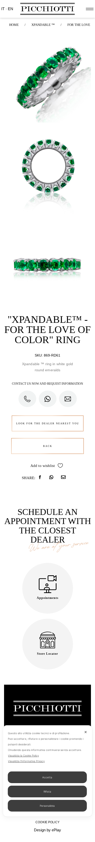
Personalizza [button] (47, 805)
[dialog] (47, 771)
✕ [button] (85, 732)
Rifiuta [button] (47, 791)
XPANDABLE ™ (43, 25)
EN (10, 9)
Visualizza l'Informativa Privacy (26, 761)
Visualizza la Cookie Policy (23, 755)
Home (14, 25)
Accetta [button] (47, 777)
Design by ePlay (47, 830)
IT (3, 9)
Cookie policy (47, 822)
